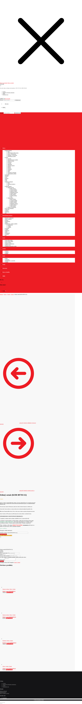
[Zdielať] (3, 702)
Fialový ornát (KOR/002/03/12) (9, 617)
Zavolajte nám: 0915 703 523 (6, 287)
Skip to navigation (3, 83)
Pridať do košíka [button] (9, 592)
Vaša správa (2, 559)
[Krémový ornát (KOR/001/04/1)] (12, 638)
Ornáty (8, 294)
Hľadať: (1, 100)
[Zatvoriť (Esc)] (4, 702)
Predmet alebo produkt (4, 555)
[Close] (0, 537)
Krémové (4, 640)
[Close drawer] (0, 85)
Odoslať (2, 561)
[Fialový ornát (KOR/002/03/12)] (12, 613)
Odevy (5, 294)
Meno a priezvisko (4, 553)
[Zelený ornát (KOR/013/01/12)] (12, 664)
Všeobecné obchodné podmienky (8, 92)
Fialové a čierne (6, 589)
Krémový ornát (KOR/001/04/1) (9, 642)
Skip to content (11, 83)
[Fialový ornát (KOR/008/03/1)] (12, 587)
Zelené (12, 294)
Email (1, 554)
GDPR (4, 93)
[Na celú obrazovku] (1, 702)
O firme (4, 91)
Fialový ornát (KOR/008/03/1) (9, 591)
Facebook (5, 697)
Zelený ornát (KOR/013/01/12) (9, 668)
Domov (1, 294)
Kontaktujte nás (5, 94)
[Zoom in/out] (0, 702)
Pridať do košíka (3, 534)
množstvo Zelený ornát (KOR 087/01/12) (8, 532)
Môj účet (4, 282)
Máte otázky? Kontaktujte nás (6, 535)
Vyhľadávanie (17, 100)
